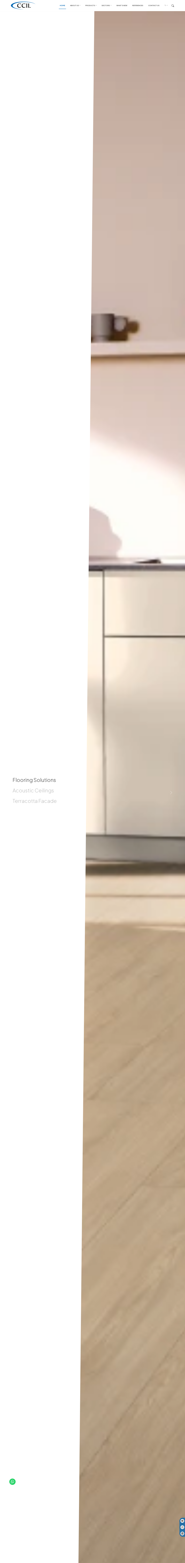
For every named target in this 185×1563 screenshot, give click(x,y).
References (137, 5)
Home (62, 5)
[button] (166, 5)
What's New (121, 5)
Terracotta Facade (35, 801)
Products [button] (90, 5)
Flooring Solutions (34, 780)
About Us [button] (74, 5)
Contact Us (153, 5)
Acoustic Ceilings (33, 790)
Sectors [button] (106, 5)
